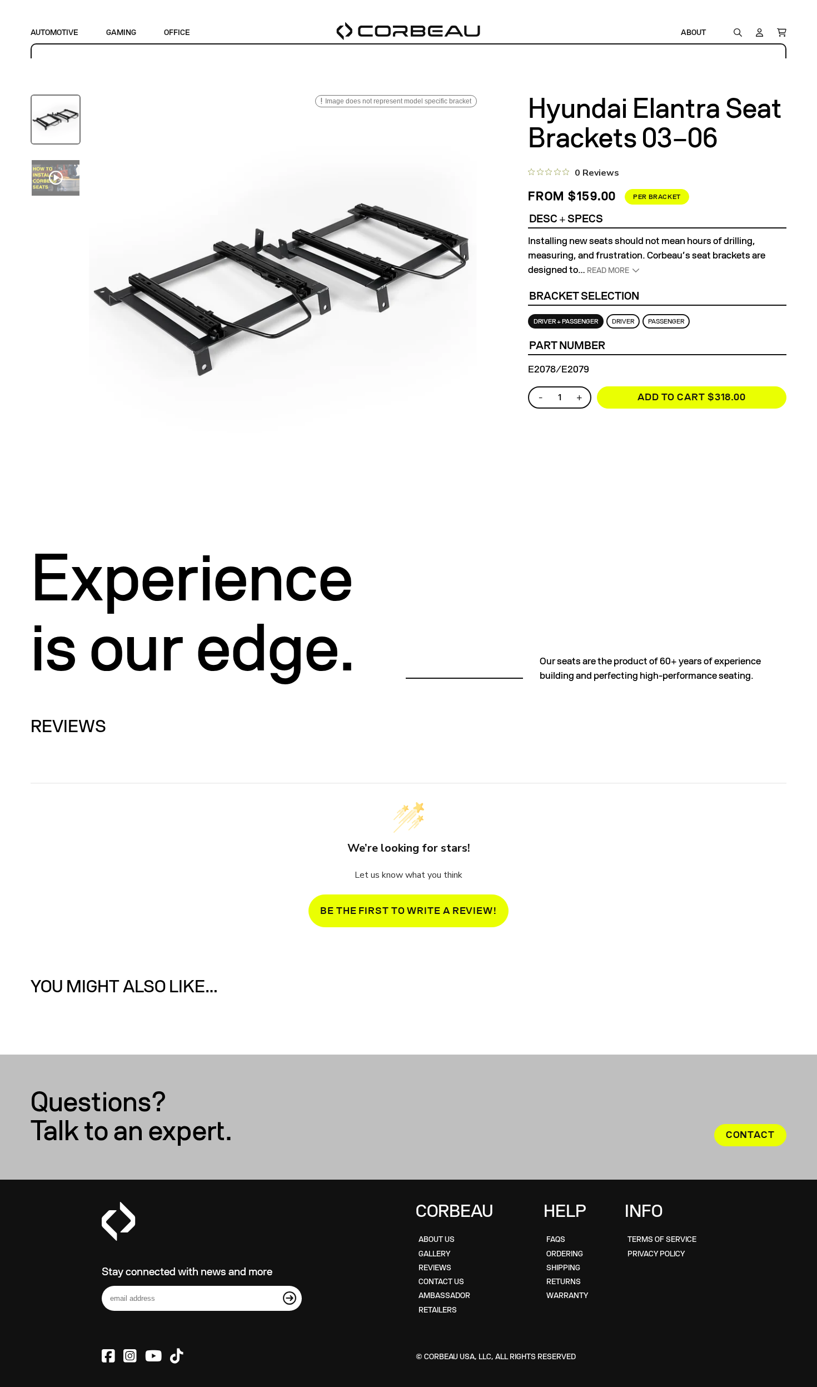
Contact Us (441, 1281)
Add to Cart (691, 397)
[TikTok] (176, 1356)
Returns (563, 1281)
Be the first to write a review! (408, 911)
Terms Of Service (661, 1239)
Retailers (438, 1310)
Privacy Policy (656, 1254)
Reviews (435, 1267)
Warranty (567, 1295)
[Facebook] (108, 1356)
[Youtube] (153, 1356)
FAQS (555, 1239)
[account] (759, 32)
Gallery (434, 1254)
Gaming (121, 32)
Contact (750, 1135)
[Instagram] (130, 1356)
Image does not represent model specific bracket (398, 101)
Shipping (563, 1267)
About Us (437, 1239)
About (693, 32)
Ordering (564, 1254)
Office (177, 32)
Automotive (54, 32)
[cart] (778, 32)
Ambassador (444, 1295)
